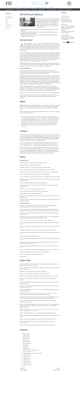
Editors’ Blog (44, 7)
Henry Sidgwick (42, 149)
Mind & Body (18, 9)
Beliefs (6, 19)
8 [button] (39, 82)
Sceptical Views (68, 9)
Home (7, 7)
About (11, 7)
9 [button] (51, 83)
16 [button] (23, 144)
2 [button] (54, 64)
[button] (14, 9)
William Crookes (23, 107)
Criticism (6, 21)
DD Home (58, 77)
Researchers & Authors (51, 9)
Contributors (30, 7)
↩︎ (29, 333)
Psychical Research (9, 17)
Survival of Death (26, 9)
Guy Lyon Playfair (23, 150)
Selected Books (8, 24)
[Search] (46, 3)
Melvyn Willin (67, 17)
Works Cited (7, 28)
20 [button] (53, 152)
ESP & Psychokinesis (9, 9)
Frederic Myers (23, 142)
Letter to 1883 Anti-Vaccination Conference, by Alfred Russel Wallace (34, 220)
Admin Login (51, 7)
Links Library (23, 7)
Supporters (37, 7)
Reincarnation (34, 9)
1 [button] (42, 64)
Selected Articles (9, 26)
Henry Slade (22, 90)
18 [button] (59, 148)
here (22, 254)
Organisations (60, 9)
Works (6, 23)
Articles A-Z (16, 7)
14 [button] (45, 139)
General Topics (42, 9)
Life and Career (8, 16)
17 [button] (23, 148)
